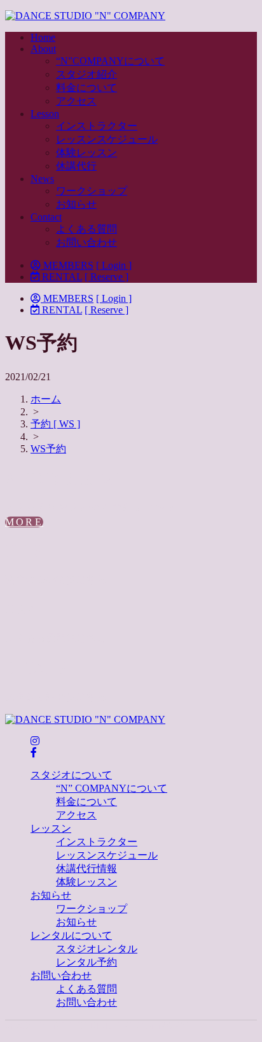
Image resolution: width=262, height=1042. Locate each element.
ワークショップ (91, 190)
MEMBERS (67, 265)
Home (43, 37)
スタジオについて (71, 774)
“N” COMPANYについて (111, 788)
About (43, 48)
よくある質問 (86, 229)
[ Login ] (114, 265)
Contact (46, 216)
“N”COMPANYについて (110, 60)
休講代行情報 (86, 868)
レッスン (51, 828)
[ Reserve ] (106, 276)
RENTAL (60, 276)
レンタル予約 (86, 962)
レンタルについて (71, 935)
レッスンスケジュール (107, 139)
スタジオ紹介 (86, 74)
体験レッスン (86, 152)
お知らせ (76, 204)
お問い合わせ (86, 242)
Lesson (45, 113)
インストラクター (96, 125)
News (42, 178)
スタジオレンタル (96, 948)
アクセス (76, 101)
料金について (86, 87)
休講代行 (76, 166)
